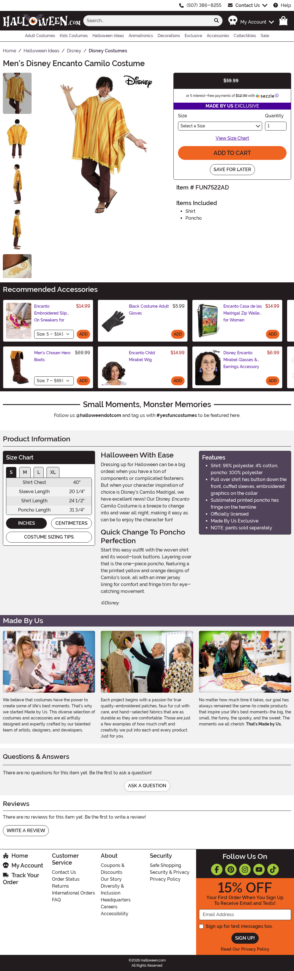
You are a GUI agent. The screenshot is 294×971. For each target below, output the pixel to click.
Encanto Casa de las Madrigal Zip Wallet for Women (242, 313)
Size (182, 115)
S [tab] (11, 472)
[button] (250, 21)
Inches (26, 523)
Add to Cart (232, 153)
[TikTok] (273, 869)
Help (286, 5)
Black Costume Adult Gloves (149, 309)
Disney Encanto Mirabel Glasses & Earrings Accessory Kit (241, 363)
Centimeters (71, 523)
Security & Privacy (169, 872)
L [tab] (38, 472)
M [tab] (25, 472)
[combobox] (147, 20)
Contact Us (247, 5)
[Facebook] (217, 869)
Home (19, 855)
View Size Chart (232, 138)
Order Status (66, 879)
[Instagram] (245, 869)
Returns (60, 886)
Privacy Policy (165, 879)
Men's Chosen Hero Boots (52, 356)
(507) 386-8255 (204, 5)
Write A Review (26, 830)
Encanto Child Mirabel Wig (142, 356)
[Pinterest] (231, 869)
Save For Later (232, 169)
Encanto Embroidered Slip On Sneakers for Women (50, 316)
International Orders (73, 893)
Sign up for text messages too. (239, 926)
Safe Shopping (165, 865)
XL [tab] (53, 472)
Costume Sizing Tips (49, 537)
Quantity (274, 115)
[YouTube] (259, 869)
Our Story (111, 879)
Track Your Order (21, 879)
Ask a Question (147, 785)
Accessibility (114, 913)
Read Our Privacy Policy (245, 949)
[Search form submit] (216, 20)
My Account (27, 865)
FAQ (56, 900)
